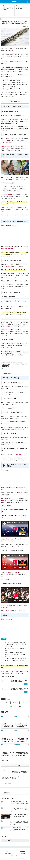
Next (29, 10)
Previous (1, 10)
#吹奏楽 (8, 699)
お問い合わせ (22, 853)
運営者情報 (22, 851)
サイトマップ (8, 853)
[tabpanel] (8, 10)
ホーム (7, 851)
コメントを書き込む (15, 765)
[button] (19, 706)
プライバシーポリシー (15, 855)
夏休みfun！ (15, 1)
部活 (3, 699)
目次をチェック (13, 101)
